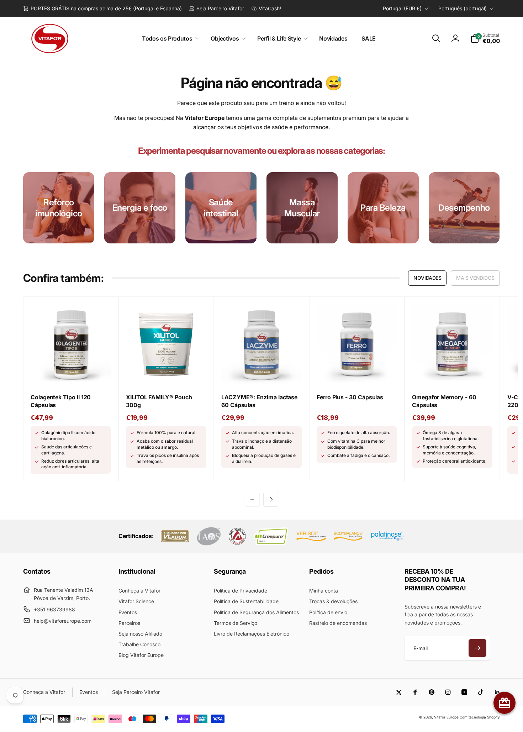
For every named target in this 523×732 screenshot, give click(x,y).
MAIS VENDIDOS (475, 278)
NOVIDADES (427, 278)
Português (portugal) (462, 8)
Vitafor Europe (446, 717)
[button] (169, 38)
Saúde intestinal (221, 207)
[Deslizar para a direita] (270, 499)
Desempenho (464, 207)
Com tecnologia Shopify (480, 717)
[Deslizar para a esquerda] (252, 499)
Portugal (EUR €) (402, 8)
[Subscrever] (477, 648)
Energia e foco (139, 207)
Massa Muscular (302, 207)
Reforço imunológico (58, 207)
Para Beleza (383, 207)
